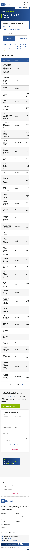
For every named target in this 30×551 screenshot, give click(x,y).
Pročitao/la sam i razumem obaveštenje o (16, 444)
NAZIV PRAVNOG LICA (7, 427)
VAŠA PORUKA (5, 433)
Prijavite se (15, 493)
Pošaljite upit (15, 449)
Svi (5, 50)
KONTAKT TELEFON (18, 416)
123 (5, 44)
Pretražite (9, 38)
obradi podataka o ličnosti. (14, 445)
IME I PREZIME (6, 416)
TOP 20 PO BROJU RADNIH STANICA (12, 29)
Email (5, 486)
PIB (16, 427)
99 (18, 384)
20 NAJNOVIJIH (6, 26)
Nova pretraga (23, 38)
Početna (3, 11)
